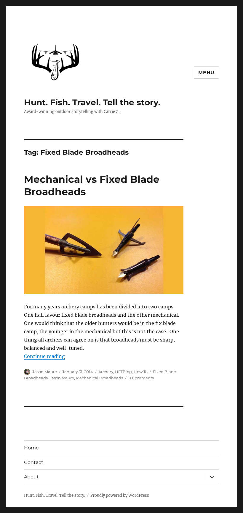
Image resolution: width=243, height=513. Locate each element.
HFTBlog (123, 371)
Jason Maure (44, 371)
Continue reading (44, 356)
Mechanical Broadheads (99, 378)
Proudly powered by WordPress (119, 495)
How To (141, 371)
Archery (105, 371)
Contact (33, 462)
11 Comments (141, 378)
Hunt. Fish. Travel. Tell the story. (92, 102)
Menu (206, 72)
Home (31, 448)
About (31, 477)
